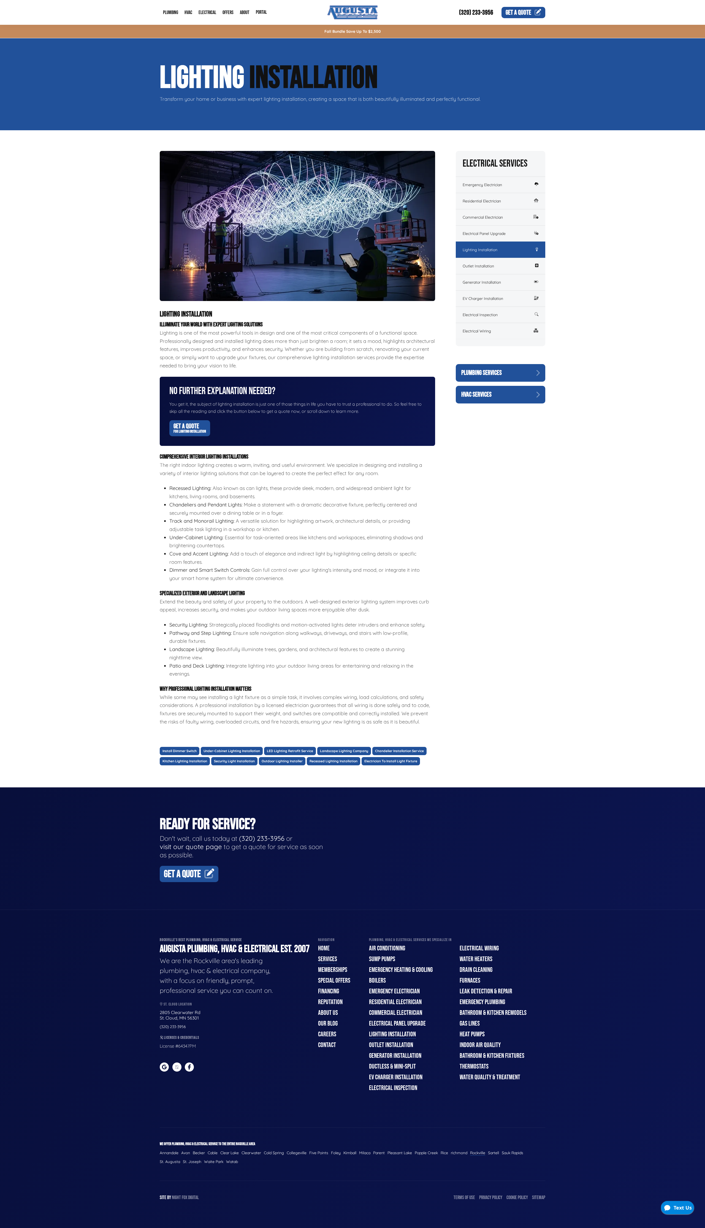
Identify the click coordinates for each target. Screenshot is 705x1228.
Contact (327, 1045)
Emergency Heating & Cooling (401, 970)
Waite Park (213, 1161)
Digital (193, 1197)
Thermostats (474, 1066)
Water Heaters (476, 959)
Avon (185, 1152)
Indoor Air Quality (480, 1045)
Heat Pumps (472, 1034)
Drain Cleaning (476, 970)
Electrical (207, 12)
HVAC (188, 12)
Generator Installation (482, 282)
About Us (328, 1013)
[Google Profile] (164, 1067)
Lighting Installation (480, 249)
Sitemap (538, 1197)
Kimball (349, 1152)
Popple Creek (426, 1152)
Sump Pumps (382, 959)
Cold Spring (274, 1152)
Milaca (364, 1152)
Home (324, 948)
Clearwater (251, 1152)
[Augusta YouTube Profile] (176, 1067)
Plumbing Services (481, 373)
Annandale (169, 1152)
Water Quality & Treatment (490, 1077)
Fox (184, 1197)
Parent (379, 1152)
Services (327, 959)
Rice (444, 1152)
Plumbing (170, 12)
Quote (518, 13)
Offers (228, 12)
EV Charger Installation (483, 298)
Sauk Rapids (512, 1152)
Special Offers (334, 981)
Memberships (332, 970)
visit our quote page (191, 846)
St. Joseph (192, 1161)
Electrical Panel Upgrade (484, 233)
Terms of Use (464, 1197)
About (245, 12)
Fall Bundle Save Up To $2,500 (352, 31)
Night (176, 1197)
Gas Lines (470, 1024)
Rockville (477, 1152)
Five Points (318, 1152)
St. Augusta (170, 1161)
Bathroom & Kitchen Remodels (493, 1013)
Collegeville (297, 1152)
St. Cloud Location (177, 1004)
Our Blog (328, 1024)
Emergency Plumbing (482, 1002)
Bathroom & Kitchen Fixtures (492, 1056)
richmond (459, 1152)
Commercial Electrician (483, 217)
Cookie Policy (517, 1197)
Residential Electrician (482, 201)
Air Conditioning (387, 948)
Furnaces (470, 981)
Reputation (330, 1002)
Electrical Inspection (480, 314)
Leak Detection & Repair (486, 991)
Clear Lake (229, 1152)
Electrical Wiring (477, 331)
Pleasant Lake (399, 1152)
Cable (213, 1152)
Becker (199, 1152)
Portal (261, 12)
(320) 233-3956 (476, 13)
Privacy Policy (490, 1197)
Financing (328, 991)
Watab (232, 1161)
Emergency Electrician (482, 184)
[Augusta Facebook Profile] (189, 1067)
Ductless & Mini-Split (392, 1066)
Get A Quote (189, 428)
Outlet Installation (478, 266)
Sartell (493, 1152)
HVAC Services (476, 395)
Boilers (377, 981)
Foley (336, 1152)
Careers (327, 1034)
